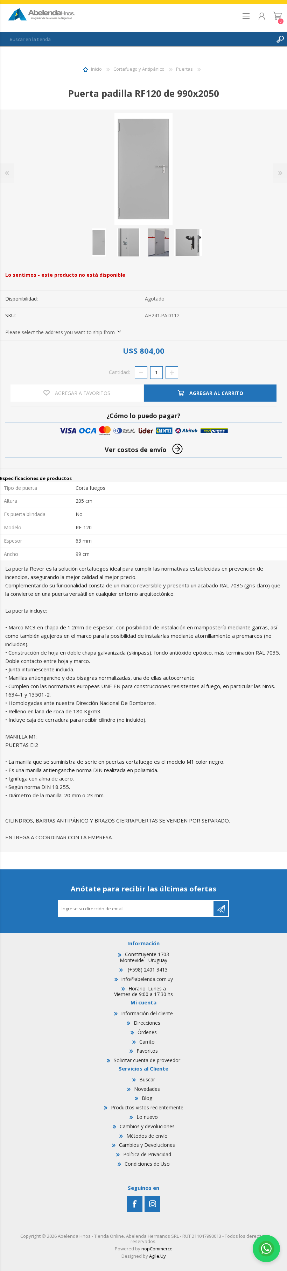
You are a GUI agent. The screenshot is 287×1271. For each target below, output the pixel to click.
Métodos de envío (147, 1135)
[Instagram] (152, 1204)
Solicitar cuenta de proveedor (147, 1060)
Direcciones (147, 1022)
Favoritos (147, 1050)
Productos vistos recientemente (147, 1107)
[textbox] (136, 39)
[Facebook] (134, 1204)
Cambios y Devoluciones (147, 1145)
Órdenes (147, 1032)
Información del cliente (147, 1013)
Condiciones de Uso (147, 1163)
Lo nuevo (147, 1117)
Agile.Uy (157, 1256)
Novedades (147, 1089)
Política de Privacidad (147, 1154)
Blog (147, 1098)
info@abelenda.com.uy (147, 979)
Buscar (147, 1079)
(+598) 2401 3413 (147, 969)
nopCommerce (157, 1248)
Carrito (277, 18)
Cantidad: (119, 372)
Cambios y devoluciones (147, 1126)
